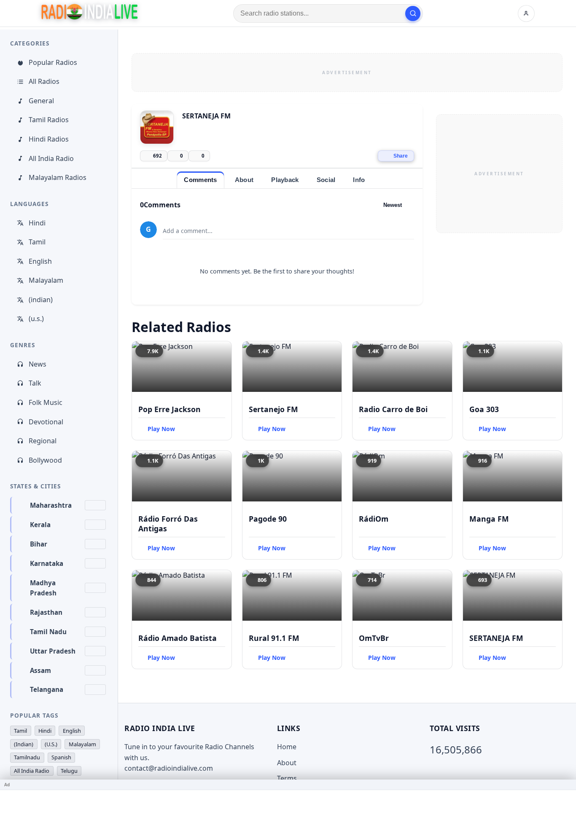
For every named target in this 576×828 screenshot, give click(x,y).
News (37, 364)
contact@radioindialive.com (168, 768)
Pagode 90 (268, 519)
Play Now (161, 429)
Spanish (61, 757)
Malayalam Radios (57, 177)
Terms (287, 778)
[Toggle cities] (95, 505)
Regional (43, 440)
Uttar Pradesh (52, 651)
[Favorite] (221, 351)
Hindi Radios (49, 139)
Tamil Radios (49, 119)
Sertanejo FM (273, 409)
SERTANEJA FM (496, 638)
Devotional (46, 421)
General (41, 100)
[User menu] (526, 13)
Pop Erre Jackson (169, 409)
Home (286, 746)
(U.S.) (51, 744)
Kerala (40, 524)
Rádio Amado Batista (177, 638)
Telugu (69, 770)
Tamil (37, 242)
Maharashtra (51, 505)
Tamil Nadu (48, 631)
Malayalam (46, 280)
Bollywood (45, 460)
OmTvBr (374, 638)
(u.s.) (36, 318)
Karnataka (46, 563)
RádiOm (373, 519)
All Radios (44, 81)
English (40, 261)
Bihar (38, 544)
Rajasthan (46, 612)
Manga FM (489, 519)
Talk (35, 383)
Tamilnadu (27, 757)
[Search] (412, 13)
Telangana (46, 689)
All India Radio (51, 158)
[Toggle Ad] (566, 784)
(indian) (41, 299)
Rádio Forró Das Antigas (168, 523)
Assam (40, 670)
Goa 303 (484, 409)
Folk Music (45, 402)
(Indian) (23, 744)
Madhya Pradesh (43, 588)
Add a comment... (188, 231)
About (286, 762)
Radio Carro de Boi (393, 409)
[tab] (200, 179)
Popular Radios (53, 62)
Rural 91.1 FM (274, 638)
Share (400, 155)
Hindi (37, 223)
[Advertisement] (347, 72)
